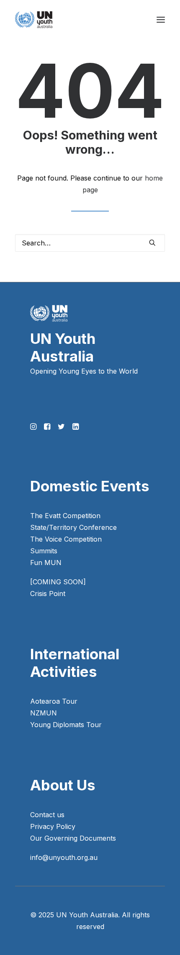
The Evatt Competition (65, 515)
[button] (160, 19)
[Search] (90, 243)
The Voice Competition (66, 539)
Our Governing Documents (73, 838)
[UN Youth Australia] (33, 19)
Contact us (47, 814)
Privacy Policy (52, 826)
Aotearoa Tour (53, 701)
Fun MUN (46, 562)
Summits (43, 551)
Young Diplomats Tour (66, 724)
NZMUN (43, 713)
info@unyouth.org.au (64, 857)
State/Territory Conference (73, 527)
